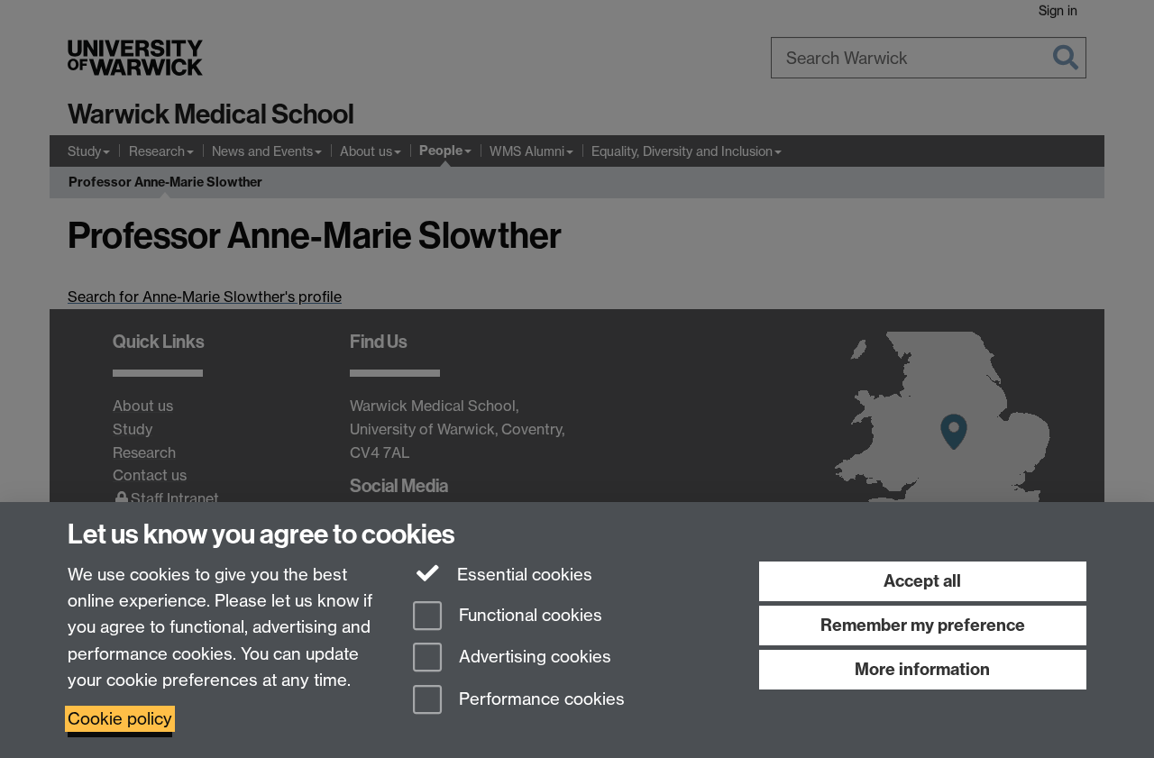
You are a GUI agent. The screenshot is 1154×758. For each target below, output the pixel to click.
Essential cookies (522, 574)
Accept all (922, 581)
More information (922, 669)
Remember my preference (922, 625)
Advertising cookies (532, 657)
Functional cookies (528, 615)
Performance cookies (539, 700)
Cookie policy (120, 718)
